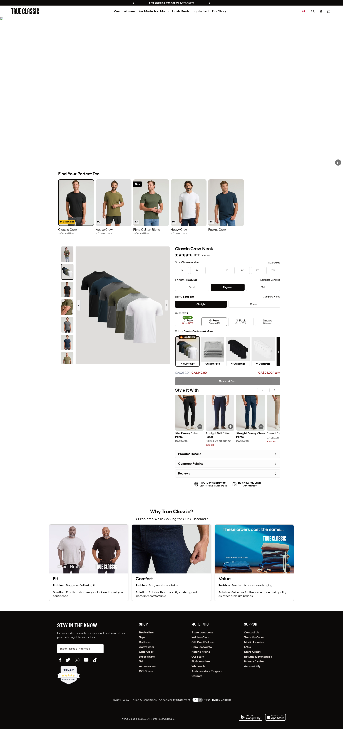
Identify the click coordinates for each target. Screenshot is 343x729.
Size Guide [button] (274, 262)
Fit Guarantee (201, 661)
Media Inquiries (254, 642)
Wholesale (198, 666)
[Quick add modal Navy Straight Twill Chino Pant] (230, 426)
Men (116, 11)
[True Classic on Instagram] (77, 660)
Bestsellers (146, 632)
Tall (141, 661)
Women (129, 11)
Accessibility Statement (174, 699)
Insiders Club (200, 637)
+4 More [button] (207, 331)
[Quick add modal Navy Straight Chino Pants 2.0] (261, 426)
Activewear (146, 647)
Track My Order (254, 637)
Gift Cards (146, 671)
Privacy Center (254, 661)
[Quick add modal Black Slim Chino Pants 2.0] (199, 426)
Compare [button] (270, 279)
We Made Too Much (153, 11)
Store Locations (202, 632)
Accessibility (252, 666)
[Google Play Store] (250, 717)
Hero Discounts (202, 647)
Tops (142, 637)
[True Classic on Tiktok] (95, 660)
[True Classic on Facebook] (60, 660)
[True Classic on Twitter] (68, 660)
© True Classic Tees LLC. (134, 718)
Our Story (219, 11)
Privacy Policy (120, 699)
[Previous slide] (133, 3)
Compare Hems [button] (271, 296)
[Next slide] (209, 3)
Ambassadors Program (207, 671)
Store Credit (252, 652)
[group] (76, 207)
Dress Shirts (147, 656)
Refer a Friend (201, 652)
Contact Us (251, 632)
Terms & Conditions (144, 699)
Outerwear (146, 652)
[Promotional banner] (171, 92)
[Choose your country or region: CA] (304, 11)
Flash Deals (180, 11)
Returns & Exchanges (258, 656)
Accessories (147, 666)
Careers (197, 676)
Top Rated (200, 11)
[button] (328, 11)
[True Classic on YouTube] (86, 660)
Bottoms (144, 642)
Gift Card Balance (203, 642)
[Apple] (275, 717)
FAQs (247, 647)
